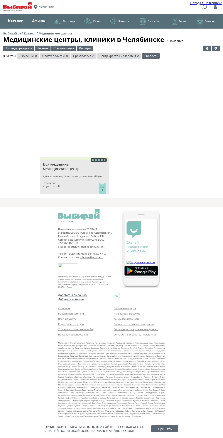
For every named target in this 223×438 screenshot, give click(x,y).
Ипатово (147, 364)
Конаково (112, 371)
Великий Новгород (118, 353)
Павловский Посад (126, 392)
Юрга (113, 416)
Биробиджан (91, 350)
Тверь (138, 405)
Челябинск (73, 413)
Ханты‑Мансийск (139, 411)
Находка (61, 387)
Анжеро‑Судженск (79, 345)
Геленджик (131, 358)
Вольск (133, 356)
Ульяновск (140, 408)
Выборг (61, 358)
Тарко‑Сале (130, 405)
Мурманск (62, 384)
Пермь (162, 392)
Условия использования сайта (75, 329)
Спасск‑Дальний (109, 403)
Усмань (61, 411)
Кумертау (138, 374)
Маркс (152, 379)
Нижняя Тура (92, 390)
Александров (140, 343)
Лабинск (78, 377)
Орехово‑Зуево (93, 392)
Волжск (103, 356)
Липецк (155, 377)
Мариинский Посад (140, 379)
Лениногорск (98, 377)
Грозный (72, 361)
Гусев (112, 361)
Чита (126, 413)
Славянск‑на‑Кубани (130, 400)
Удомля (123, 408)
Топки (83, 408)
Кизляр (95, 369)
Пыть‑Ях (122, 395)
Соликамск (62, 403)
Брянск (142, 350)
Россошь (161, 395)
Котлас (156, 371)
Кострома (148, 371)
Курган (146, 374)
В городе (69, 21)
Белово (141, 348)
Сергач (87, 400)
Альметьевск (159, 343)
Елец (60, 364)
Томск (77, 408)
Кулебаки (129, 374)
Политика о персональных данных (134, 324)
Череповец (83, 413)
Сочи (98, 403)
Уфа (107, 411)
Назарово (127, 384)
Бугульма (150, 350)
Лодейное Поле (65, 379)
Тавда (108, 405)
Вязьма (96, 358)
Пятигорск (131, 395)
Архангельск (136, 345)
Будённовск (63, 353)
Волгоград (83, 356)
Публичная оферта (125, 308)
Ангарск (67, 345)
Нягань (146, 390)
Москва (61, 343)
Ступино (61, 405)
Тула (105, 408)
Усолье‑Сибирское (74, 411)
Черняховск (102, 413)
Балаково (79, 348)
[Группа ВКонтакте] (117, 296)
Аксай (122, 343)
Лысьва (76, 379)
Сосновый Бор (88, 403)
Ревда (139, 395)
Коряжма (140, 371)
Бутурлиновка (82, 353)
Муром (71, 384)
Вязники (89, 358)
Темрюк (145, 405)
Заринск (81, 364)
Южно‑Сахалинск (90, 416)
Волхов (117, 356)
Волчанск (126, 356)
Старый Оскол (146, 403)
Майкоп (114, 379)
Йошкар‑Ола (83, 366)
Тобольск (62, 408)
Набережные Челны (106, 384)
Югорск (80, 416)
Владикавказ (63, 356)
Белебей (133, 348)
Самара (125, 398)
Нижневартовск (133, 387)
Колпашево (71, 371)
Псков (114, 395)
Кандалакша (154, 366)
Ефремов (66, 364)
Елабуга (162, 361)
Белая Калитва (114, 348)
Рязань (96, 398)
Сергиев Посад (98, 400)
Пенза (140, 392)
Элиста (73, 416)
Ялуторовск (127, 416)
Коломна (62, 371)
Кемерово (87, 369)
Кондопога (121, 371)
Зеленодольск (104, 364)
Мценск (78, 384)
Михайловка (110, 382)
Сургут (84, 405)
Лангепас (87, 377)
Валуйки (92, 353)
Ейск (144, 361)
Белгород (125, 348)
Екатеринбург (152, 361)
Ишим (74, 366)
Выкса (67, 358)
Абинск (98, 343)
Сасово (152, 398)
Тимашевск (153, 405)
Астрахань (160, 345)
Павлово (112, 392)
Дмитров (132, 361)
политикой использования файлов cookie (97, 431)
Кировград (132, 369)
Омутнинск (63, 392)
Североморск (77, 400)
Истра (68, 366)
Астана (152, 345)
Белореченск (159, 348)
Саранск (132, 398)
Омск (162, 390)
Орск (104, 392)
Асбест (145, 345)
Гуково (96, 361)
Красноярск (101, 374)
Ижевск (140, 364)
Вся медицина (56, 164)
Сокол (162, 400)
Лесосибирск (136, 377)
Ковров (161, 369)
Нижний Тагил (80, 390)
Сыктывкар (100, 405)
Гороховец (160, 358)
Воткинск (161, 356)
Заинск (74, 364)
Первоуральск (151, 392)
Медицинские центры (55, 33)
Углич (117, 408)
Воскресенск (151, 356)
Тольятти (71, 408)
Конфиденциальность (127, 318)
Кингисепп (109, 369)
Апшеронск (101, 345)
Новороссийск (115, 390)
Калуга (110, 366)
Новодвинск (103, 390)
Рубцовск (76, 398)
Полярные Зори (98, 395)
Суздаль (77, 405)
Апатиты (92, 345)
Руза (83, 398)
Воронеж (141, 356)
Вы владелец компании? (72, 313)
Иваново (132, 364)
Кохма (162, 371)
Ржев (144, 395)
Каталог (15, 21)
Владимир (74, 356)
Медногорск (71, 382)
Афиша (38, 21)
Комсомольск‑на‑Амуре (98, 371)
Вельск (130, 353)
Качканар (79, 369)
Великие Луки (103, 353)
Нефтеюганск (118, 387)
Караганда (62, 369)
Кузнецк (110, 374)
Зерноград (115, 364)
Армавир (119, 345)
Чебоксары (63, 413)
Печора (86, 395)
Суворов (69, 405)
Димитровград (121, 361)
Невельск (71, 387)
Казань (92, 366)
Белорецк (149, 348)
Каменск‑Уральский (121, 366)
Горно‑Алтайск (149, 358)
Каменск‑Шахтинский (140, 366)
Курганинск (154, 374)
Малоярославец (125, 379)
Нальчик (136, 384)
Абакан (82, 343)
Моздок (138, 382)
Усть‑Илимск (98, 411)
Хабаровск (119, 411)
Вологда (110, 356)
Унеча (148, 408)
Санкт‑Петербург (72, 343)
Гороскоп (153, 21)
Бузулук (72, 353)
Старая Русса (133, 403)
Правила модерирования (73, 334)
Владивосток (159, 353)
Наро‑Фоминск (147, 384)
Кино (96, 21)
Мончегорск (148, 382)
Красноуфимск (89, 374)
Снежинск (154, 400)
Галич (116, 358)
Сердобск (110, 400)
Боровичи (127, 350)
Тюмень (111, 408)
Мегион (61, 382)
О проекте (64, 308)
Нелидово (95, 387)
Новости (123, 21)
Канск (162, 366)
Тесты (182, 21)
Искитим (62, 366)
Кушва (61, 377)
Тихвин (162, 405)
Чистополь (118, 413)
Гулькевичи (105, 361)
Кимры (102, 369)
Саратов (139, 398)
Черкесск (92, 413)
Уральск (154, 408)
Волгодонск (94, 356)
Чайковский (160, 411)
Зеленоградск (91, 364)
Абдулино (90, 343)
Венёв (136, 353)
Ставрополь (122, 403)
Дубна (139, 361)
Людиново (84, 379)
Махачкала (160, 379)
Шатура (141, 413)
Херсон (150, 411)
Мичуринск (121, 382)
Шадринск (133, 413)
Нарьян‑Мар (159, 384)
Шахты (148, 413)
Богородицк (116, 350)
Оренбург (80, 392)
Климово (142, 369)
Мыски (85, 384)
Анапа (60, 345)
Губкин (79, 361)
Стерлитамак (159, 403)
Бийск (81, 350)
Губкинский (88, 361)
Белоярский (63, 350)
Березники (73, 350)
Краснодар (62, 374)
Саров (146, 398)
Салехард (111, 398)
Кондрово (131, 371)
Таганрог (114, 405)
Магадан (93, 379)
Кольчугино (82, 371)
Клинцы (154, 369)
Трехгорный (91, 408)
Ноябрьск (138, 390)
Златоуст (124, 364)
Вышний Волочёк (77, 358)
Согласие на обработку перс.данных (135, 334)
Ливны (147, 377)
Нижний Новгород (66, 390)
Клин (148, 369)
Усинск (162, 408)
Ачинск (71, 348)
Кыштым (69, 377)
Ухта (112, 411)
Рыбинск (89, 398)
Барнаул (103, 348)
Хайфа (127, 411)
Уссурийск (87, 411)
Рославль (152, 395)
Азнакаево (111, 343)
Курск (162, 374)
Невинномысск (83, 387)
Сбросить (150, 56)
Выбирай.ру (12, 33)
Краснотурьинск (75, 374)
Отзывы (209, 21)
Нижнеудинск (159, 387)
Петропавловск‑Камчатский (70, 395)
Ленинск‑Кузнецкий (114, 377)
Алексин (149, 343)
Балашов (95, 348)
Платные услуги (67, 318)
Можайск (130, 382)
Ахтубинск (62, 348)
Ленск (126, 377)
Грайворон (63, 361)
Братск (135, 350)
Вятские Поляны (106, 358)
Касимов (70, 369)
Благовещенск (104, 350)
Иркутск (161, 364)
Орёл (72, 392)
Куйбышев (119, 374)
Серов (118, 400)
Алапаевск (130, 343)
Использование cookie (127, 313)
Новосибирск (127, 390)
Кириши (118, 369)
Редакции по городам (71, 324)
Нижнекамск (146, 387)
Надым (119, 384)
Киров (125, 369)
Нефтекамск (106, 387)
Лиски (162, 377)
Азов (118, 343)
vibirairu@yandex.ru (91, 239)
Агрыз (103, 343)
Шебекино (156, 413)
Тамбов (122, 405)
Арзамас (111, 345)
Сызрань (91, 405)
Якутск (118, 416)
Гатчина (122, 358)
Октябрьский (154, 390)
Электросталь (64, 416)
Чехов (110, 413)
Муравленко (159, 382)
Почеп (108, 395)
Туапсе (100, 408)
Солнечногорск (74, 403)
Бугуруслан (160, 350)
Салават (103, 398)
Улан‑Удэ (131, 408)
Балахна (87, 348)
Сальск (118, 398)
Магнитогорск (104, 379)
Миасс (79, 382)
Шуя (163, 413)
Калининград (100, 366)
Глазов (139, 358)
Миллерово (88, 382)
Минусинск (99, 382)
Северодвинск (64, 400)
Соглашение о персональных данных (136, 329)
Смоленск (144, 400)
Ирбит (154, 364)
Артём (127, 345)
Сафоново (160, 398)
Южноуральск (104, 416)
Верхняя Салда (146, 353)
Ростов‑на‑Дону (65, 398)
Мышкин (92, 384)
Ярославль (136, 416)
